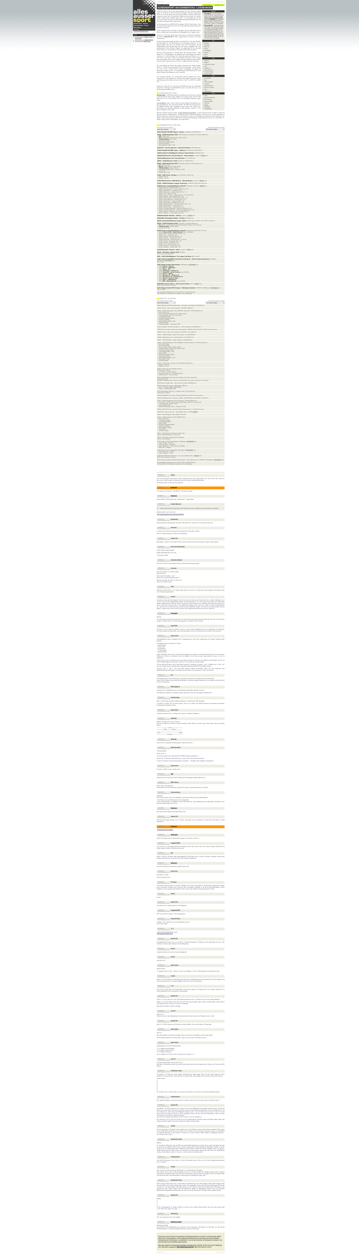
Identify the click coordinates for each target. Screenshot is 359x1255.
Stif (172, 774)
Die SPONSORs (161, 103)
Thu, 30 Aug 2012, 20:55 (164, 854)
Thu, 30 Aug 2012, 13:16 (164, 561)
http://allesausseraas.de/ (185, 1247)
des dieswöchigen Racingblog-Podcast (213, 17)
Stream (203, 155)
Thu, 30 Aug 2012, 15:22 (164, 719)
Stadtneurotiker (176, 1222)
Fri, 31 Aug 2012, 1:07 (163, 1168)
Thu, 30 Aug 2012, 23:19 (164, 1022)
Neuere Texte (220, 1)
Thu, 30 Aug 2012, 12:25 (164, 547)
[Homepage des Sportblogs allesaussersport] (144, 11)
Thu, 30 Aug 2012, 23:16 (164, 1012)
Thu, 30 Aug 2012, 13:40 (164, 569)
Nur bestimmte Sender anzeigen (216, 127)
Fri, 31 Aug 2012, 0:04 (163, 1106)
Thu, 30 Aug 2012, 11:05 (164, 488)
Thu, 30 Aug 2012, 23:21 (164, 1030)
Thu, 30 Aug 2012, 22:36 (164, 903)
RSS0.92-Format (149, 40)
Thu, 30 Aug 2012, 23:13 (164, 997)
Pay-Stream (168, 260)
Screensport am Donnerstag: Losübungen (185, 7)
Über (146, 25)
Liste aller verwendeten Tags (141, 31)
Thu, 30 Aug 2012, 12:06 (164, 539)
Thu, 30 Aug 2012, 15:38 (164, 748)
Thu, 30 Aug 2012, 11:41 (164, 520)
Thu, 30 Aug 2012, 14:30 (164, 614)
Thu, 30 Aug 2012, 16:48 (164, 766)
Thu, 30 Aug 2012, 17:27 (164, 809)
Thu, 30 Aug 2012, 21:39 (164, 883)
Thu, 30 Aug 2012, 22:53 (164, 966)
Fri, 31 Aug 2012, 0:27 (163, 1127)
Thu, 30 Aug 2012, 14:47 (164, 676)
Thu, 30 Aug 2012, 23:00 (164, 977)
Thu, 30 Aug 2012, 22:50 (164, 949)
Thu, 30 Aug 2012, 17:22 (164, 783)
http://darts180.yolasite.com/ (165, 934)
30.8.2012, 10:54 (219, 5)
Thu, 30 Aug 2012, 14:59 (164, 688)
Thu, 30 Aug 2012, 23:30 (164, 1072)
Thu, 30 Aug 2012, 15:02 (164, 698)
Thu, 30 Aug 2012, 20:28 (164, 836)
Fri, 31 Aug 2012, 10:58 (163, 1214)
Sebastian (174, 834)
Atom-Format (138, 38)
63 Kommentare (207, 5)
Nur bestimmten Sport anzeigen (165, 127)
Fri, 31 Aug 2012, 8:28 (163, 1196)
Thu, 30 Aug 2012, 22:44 (164, 919)
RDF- (150, 37)
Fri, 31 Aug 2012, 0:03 (163, 1097)
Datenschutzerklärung (138, 25)
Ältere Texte (161, 1)
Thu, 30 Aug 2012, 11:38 (164, 505)
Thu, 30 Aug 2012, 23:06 (164, 987)
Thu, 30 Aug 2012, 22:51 (164, 958)
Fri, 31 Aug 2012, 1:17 (163, 1181)
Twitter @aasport (137, 27)
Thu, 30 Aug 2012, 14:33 (164, 627)
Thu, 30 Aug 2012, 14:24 (164, 597)
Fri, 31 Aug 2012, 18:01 (163, 1223)
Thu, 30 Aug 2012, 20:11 (164, 827)
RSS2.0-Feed (147, 41)
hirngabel (174, 613)
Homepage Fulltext (137, 23)
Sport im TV (165, 5)
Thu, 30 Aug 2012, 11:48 (164, 528)
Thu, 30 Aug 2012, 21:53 (164, 895)
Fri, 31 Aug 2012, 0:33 (163, 1158)
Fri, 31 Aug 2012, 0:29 (163, 1140)
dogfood (174, 487)
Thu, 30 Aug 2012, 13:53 (164, 587)
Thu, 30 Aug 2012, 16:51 (164, 775)
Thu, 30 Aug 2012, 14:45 (164, 637)
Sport (159, 5)
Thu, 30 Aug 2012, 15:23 (164, 740)
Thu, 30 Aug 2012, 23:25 (164, 1060)
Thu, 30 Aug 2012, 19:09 (164, 817)
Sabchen (174, 496)
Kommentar (161, 475)
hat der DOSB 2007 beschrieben (187, 113)
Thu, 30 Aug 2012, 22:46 (164, 929)
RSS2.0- (146, 37)
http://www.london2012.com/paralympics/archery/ (170, 514)
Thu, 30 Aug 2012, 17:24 (164, 793)
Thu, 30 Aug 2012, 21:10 (164, 864)
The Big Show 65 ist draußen (165, 830)
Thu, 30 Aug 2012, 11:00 (164, 476)
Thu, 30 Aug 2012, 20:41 (164, 844)
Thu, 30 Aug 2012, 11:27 (164, 497)
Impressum (145, 23)
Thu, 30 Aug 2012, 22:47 (164, 939)
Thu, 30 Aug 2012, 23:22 (164, 1043)
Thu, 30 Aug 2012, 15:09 (164, 711)
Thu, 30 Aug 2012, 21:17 (164, 872)
